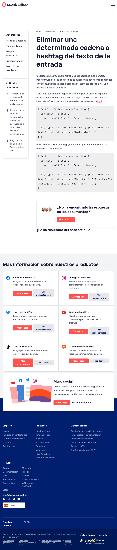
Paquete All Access (45, 457)
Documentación (14, 46)
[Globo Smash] (15, 5)
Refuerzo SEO (78, 446)
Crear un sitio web (30, 479)
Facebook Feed (43, 431)
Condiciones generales (8, 542)
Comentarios (42, 446)
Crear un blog (9, 483)
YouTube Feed (43, 442)
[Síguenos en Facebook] (4, 498)
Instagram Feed (43, 435)
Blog (5, 475)
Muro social (41, 450)
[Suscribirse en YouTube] (18, 498)
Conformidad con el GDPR (83, 450)
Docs (39, 31)
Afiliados (7, 442)
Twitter (39, 438)
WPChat (27, 522)
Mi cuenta (26, 468)
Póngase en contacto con (15, 435)
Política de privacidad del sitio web (27, 543)
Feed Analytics (43, 454)
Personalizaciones (69, 31)
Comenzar (20, 294)
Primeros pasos (14, 61)
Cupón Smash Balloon (68, 543)
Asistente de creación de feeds (86, 431)
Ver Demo (44, 362)
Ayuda (6, 468)
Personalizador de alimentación (86, 435)
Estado (6, 490)
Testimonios (9, 446)
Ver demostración (43, 293)
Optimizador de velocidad (83, 442)
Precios (25, 472)
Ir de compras (9, 479)
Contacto (64, 219)
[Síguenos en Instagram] (9, 498)
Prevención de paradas (82, 438)
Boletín (25, 475)
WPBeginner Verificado (28, 484)
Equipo (6, 431)
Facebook (51, 31)
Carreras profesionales (14, 438)
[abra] (113, 5)
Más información (21, 363)
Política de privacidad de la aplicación (51, 542)
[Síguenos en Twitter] (13, 498)
